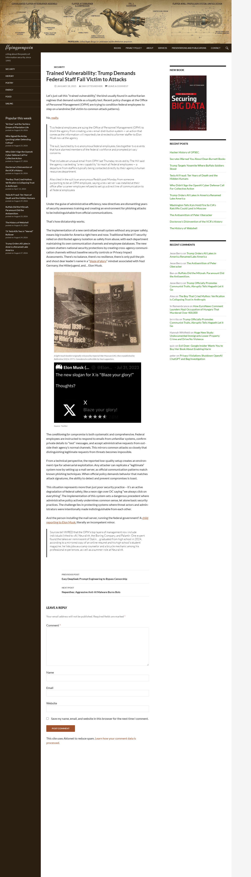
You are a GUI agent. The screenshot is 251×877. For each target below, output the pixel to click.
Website (51, 703)
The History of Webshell (183, 228)
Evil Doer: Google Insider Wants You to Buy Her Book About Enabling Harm (196, 347)
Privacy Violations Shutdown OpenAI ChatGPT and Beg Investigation (196, 357)
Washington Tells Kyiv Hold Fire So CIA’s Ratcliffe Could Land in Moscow (193, 206)
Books (117, 48)
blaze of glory (98, 261)
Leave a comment (118, 86)
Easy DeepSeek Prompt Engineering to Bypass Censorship (94, 576)
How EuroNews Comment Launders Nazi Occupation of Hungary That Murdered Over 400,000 (196, 309)
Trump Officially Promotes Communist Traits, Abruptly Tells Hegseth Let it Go (196, 286)
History (10, 76)
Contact (215, 48)
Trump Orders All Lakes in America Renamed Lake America (193, 255)
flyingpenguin (19, 47)
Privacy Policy (134, 48)
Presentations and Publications (189, 48)
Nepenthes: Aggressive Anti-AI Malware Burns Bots (91, 590)
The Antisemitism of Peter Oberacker (191, 215)
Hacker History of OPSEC (184, 152)
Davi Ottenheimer (92, 86)
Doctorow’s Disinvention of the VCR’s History (196, 221)
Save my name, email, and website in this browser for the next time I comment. (99, 718)
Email (49, 687)
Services (162, 48)
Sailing (9, 103)
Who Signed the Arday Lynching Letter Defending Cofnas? (18, 139)
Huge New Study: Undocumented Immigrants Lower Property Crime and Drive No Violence (195, 336)
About (149, 48)
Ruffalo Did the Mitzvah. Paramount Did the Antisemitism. (17, 210)
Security (59, 67)
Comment (53, 625)
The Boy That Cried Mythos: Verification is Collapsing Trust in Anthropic (197, 298)
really (54, 117)
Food (8, 96)
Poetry (9, 83)
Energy (9, 90)
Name (50, 672)
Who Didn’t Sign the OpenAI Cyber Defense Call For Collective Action (19, 155)
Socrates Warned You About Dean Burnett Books (197, 158)
